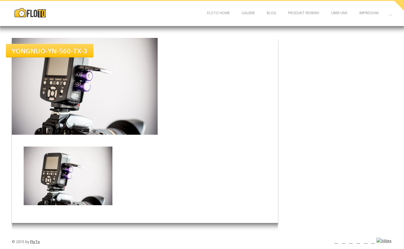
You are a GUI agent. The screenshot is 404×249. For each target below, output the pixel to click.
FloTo (35, 241)
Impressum (369, 12)
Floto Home (218, 12)
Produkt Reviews (303, 12)
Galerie (248, 12)
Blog (271, 12)
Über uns (339, 12)
